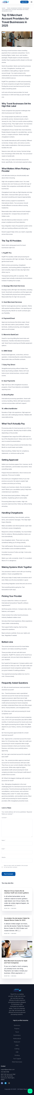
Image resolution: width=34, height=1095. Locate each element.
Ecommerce (17, 1035)
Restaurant (17, 1042)
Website (3, 857)
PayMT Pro (6, 908)
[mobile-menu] (31, 2)
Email (3, 848)
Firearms (17, 1028)
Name (3, 840)
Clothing (16, 1048)
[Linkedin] (5, 1083)
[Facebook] (2, 1083)
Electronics (17, 1025)
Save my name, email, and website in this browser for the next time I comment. (16, 866)
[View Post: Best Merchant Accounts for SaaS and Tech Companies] (17, 949)
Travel (17, 1032)
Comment (4, 817)
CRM (16, 1045)
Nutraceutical (17, 1038)
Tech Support (17, 1058)
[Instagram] (9, 1083)
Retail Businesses (17, 1062)
